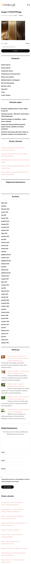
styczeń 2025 (4, 248)
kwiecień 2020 (5, 312)
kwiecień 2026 (5, 209)
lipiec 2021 (4, 282)
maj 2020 (3, 309)
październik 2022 (6, 260)
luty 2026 (3, 215)
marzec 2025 (4, 245)
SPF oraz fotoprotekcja (7, 83)
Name (3, 452)
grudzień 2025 (5, 221)
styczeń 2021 (4, 297)
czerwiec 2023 (5, 257)
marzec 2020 (4, 315)
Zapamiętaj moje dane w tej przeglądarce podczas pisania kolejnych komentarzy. (15, 480)
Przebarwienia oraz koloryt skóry (10, 74)
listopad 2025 (5, 224)
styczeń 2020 (4, 318)
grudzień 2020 (5, 300)
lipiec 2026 (4, 203)
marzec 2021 (4, 294)
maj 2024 (3, 251)
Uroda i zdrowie (5, 95)
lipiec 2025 (4, 233)
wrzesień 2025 (5, 227)
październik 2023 (6, 254)
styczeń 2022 (4, 270)
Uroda (3, 92)
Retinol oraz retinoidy (7, 77)
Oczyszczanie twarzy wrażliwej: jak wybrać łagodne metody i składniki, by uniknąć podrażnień (13, 127)
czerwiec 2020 (5, 306)
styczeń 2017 (4, 339)
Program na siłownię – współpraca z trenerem (14, 548)
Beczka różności (5, 65)
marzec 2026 (4, 212)
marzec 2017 (4, 333)
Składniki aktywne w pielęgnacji (10, 80)
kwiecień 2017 (5, 330)
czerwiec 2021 (5, 285)
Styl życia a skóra (6, 86)
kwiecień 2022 (5, 264)
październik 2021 (6, 273)
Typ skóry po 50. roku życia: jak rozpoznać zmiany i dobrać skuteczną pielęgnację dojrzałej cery (18, 358)
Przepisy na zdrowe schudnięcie (10, 530)
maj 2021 (3, 288)
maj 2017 (3, 327)
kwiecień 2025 (5, 242)
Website (3, 469)
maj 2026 (3, 206)
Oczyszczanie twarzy (7, 71)
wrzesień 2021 (5, 276)
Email (3, 460)
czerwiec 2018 (5, 321)
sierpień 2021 (5, 279)
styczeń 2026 (4, 218)
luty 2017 (3, 336)
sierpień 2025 (5, 230)
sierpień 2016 (5, 343)
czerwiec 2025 (5, 236)
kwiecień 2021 (5, 291)
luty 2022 (3, 267)
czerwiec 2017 (5, 324)
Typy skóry (4, 89)
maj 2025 (3, 239)
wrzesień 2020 (5, 303)
